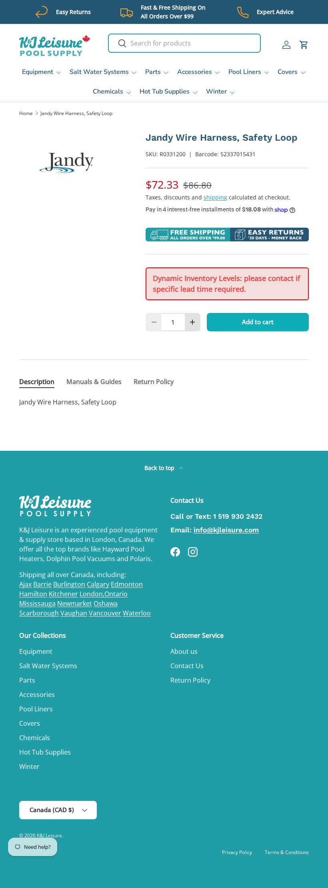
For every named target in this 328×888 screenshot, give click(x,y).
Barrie (42, 584)
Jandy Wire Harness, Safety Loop (76, 113)
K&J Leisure (49, 835)
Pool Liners (36, 709)
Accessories (37, 694)
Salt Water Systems (48, 665)
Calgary (98, 584)
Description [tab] (36, 381)
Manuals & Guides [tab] (94, 381)
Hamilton (33, 593)
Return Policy (190, 680)
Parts (27, 680)
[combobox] (184, 43)
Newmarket (74, 603)
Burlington (69, 584)
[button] (304, 45)
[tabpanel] (164, 402)
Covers (29, 723)
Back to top (160, 468)
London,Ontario (104, 593)
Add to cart (258, 322)
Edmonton (127, 584)
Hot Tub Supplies (45, 752)
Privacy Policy (237, 852)
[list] (70, 163)
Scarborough (39, 613)
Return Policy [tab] (154, 381)
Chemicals (34, 737)
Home (26, 113)
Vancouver (105, 613)
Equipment (35, 651)
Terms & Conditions (287, 852)
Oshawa (106, 603)
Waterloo (137, 613)
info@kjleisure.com (226, 530)
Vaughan (73, 613)
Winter (29, 766)
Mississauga (37, 603)
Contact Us (187, 665)
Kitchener (63, 593)
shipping (215, 197)
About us (184, 651)
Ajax (25, 584)
